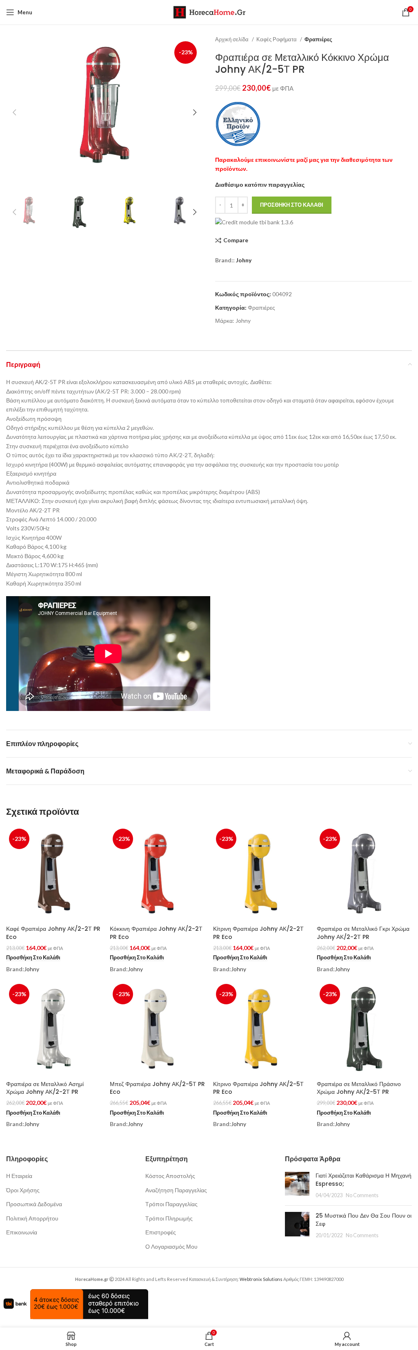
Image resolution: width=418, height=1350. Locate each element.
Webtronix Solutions (261, 1279)
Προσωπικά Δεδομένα (34, 1203)
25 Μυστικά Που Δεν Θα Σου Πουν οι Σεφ (363, 1219)
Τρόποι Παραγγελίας (171, 1203)
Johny (243, 260)
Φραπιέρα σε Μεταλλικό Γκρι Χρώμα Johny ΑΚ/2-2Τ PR (363, 933)
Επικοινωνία (21, 1232)
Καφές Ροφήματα (277, 39)
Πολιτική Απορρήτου (32, 1218)
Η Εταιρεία (19, 1175)
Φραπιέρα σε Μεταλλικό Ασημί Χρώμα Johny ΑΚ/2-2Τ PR (45, 1088)
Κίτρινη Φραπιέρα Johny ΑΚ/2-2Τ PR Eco (258, 933)
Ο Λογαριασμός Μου (171, 1246)
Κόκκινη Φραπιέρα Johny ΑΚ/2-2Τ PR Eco (156, 933)
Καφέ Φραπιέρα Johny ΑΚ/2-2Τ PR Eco (53, 933)
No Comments (362, 1195)
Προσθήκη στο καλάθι (291, 204)
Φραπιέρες (318, 39)
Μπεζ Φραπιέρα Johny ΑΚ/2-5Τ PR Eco (157, 1088)
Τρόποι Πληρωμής (169, 1218)
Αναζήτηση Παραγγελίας (176, 1190)
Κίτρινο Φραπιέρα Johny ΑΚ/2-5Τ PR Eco (258, 1088)
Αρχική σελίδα (232, 39)
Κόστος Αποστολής (170, 1175)
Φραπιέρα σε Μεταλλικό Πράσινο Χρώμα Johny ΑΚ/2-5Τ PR (359, 1088)
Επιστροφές (160, 1232)
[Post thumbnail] (297, 1185)
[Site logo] (209, 11)
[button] (33, 957)
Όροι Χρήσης (23, 1190)
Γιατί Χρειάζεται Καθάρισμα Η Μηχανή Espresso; (363, 1179)
